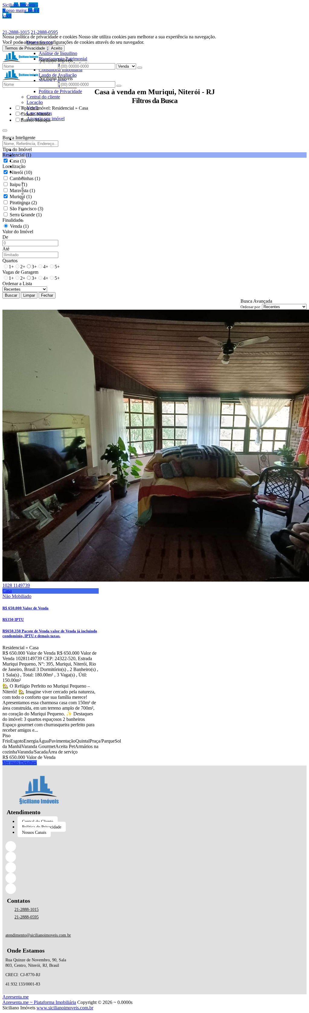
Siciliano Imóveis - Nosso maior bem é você (20, 10)
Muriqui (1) (21, 196)
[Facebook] (38, 846)
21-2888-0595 (44, 32)
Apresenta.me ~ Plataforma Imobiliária (39, 1002)
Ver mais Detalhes (19, 762)
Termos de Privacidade (25, 48)
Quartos (10, 260)
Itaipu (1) (18, 184)
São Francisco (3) (26, 208)
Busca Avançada (256, 301)
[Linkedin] (38, 857)
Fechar (47, 295)
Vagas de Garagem (20, 272)
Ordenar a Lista (17, 283)
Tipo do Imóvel (17, 149)
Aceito (56, 48)
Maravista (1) (22, 190)
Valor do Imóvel (17, 231)
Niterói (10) (21, 172)
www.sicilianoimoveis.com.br (65, 1007)
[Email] (38, 878)
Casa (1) (18, 160)
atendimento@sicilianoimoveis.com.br (38, 935)
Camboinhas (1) (25, 178)
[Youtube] (38, 888)
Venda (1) (19, 226)
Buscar (11, 295)
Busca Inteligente (18, 137)
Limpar (29, 295)
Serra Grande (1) (26, 214)
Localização (13, 166)
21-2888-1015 (16, 32)
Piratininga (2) (23, 202)
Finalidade (12, 220)
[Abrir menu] (4, 128)
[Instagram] (38, 867)
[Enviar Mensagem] (118, 86)
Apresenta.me (15, 996)
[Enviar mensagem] (139, 68)
